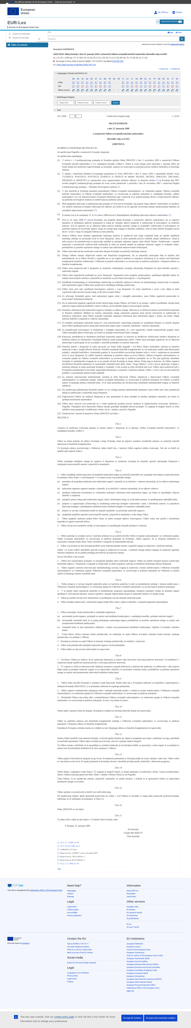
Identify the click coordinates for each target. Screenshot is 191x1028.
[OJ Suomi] (172, 90)
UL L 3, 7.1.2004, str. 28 (69, 843)
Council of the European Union (138, 950)
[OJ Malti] (141, 90)
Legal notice (72, 907)
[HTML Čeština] (82, 82)
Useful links (131, 896)
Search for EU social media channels (81, 963)
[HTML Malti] (141, 82)
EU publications (133, 918)
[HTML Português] (154, 82)
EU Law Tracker (133, 927)
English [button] (179, 12)
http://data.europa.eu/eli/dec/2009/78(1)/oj (76, 65)
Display (115, 103)
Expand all (164, 69)
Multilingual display (66, 97)
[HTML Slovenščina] (168, 82)
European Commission (135, 953)
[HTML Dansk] (87, 82)
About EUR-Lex (132, 891)
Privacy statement (74, 915)
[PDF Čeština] (82, 86)
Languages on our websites (78, 973)
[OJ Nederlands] (145, 90)
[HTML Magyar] (136, 82)
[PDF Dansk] (87, 86)
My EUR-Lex (163, 12)
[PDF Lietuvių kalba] (132, 86)
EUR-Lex (16, 22)
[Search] (182, 39)
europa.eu (26, 943)
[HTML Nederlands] (145, 82)
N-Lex (129, 924)
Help (171, 32)
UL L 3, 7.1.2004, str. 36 (69, 864)
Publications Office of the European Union (46, 890)
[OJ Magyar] (136, 90)
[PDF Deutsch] (91, 86)
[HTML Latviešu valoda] (127, 82)
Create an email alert (21, 34)
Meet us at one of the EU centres (80, 953)
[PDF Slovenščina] (168, 86)
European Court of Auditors (137, 961)
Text (59, 110)
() (92, 164)
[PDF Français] (109, 86)
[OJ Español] (78, 90)
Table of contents (18, 45)
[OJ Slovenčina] (163, 90)
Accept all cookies (132, 1018)
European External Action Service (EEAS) (142, 964)
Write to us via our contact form (79, 950)
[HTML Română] (159, 82)
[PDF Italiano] (123, 86)
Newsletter (131, 894)
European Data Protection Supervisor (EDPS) (144, 979)
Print (179, 32)
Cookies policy (73, 910)
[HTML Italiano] (123, 82)
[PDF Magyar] (136, 86)
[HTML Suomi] (172, 82)
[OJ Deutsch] (91, 90)
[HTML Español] (78, 82)
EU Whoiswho (132, 915)
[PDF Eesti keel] (96, 86)
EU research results (134, 913)
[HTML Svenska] (177, 82)
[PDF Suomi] (172, 86)
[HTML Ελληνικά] (100, 82)
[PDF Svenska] (177, 86)
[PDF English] (105, 86)
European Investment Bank (137, 973)
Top (59, 869)
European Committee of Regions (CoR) (142, 970)
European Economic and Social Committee (143, 967)
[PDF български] (73, 86)
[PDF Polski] (150, 86)
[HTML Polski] (150, 82)
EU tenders (131, 910)
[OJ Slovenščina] (168, 90)
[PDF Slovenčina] (163, 86)
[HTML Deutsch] (91, 82)
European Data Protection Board (139, 982)
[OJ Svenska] (177, 90)
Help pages (71, 891)
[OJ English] (105, 90)
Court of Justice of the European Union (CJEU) (145, 955)
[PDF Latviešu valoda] (127, 86)
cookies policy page (64, 1017)
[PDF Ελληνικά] (100, 86)
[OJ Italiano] (123, 90)
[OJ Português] (154, 90)
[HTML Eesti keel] (96, 82)
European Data (132, 907)
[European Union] (14, 939)
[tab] (117, 73)
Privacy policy (72, 976)
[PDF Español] (78, 86)
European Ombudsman (136, 976)
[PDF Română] (159, 86)
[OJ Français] (109, 90)
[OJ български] (73, 90)
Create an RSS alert (20, 38)
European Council (133, 947)
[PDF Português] (154, 86)
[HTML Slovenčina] (163, 82)
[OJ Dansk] (87, 90)
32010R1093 (117, 61)
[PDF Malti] (141, 86)
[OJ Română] (159, 90)
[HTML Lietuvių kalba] (132, 82)
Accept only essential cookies (160, 1018)
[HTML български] (73, 82)
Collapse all (175, 69)
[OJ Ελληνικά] (100, 90)
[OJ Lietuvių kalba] (132, 90)
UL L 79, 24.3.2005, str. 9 (70, 846)
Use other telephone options (78, 947)
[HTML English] (105, 82)
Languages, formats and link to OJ (72, 73)
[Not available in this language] (114, 82)
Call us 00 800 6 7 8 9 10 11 (78, 944)
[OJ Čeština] (82, 90)
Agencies (130, 991)
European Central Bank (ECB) (138, 958)
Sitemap (70, 896)
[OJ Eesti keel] (96, 90)
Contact (70, 894)
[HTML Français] (109, 82)
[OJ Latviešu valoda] (127, 90)
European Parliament (135, 944)
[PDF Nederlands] (145, 86)
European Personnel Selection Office (141, 985)
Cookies (70, 982)
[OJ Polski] (150, 90)
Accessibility (72, 913)
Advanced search (177, 44)
